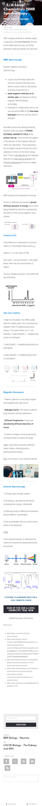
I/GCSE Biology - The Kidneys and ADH (20, 747)
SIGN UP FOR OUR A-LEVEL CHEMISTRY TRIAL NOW (21, 609)
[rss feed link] (7, 768)
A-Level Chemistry (22, 42)
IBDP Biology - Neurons (16, 738)
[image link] (21, 3)
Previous (6, 735)
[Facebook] (6, 761)
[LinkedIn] (23, 761)
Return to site (9, 756)
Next (5, 742)
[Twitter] (15, 761)
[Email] (32, 761)
